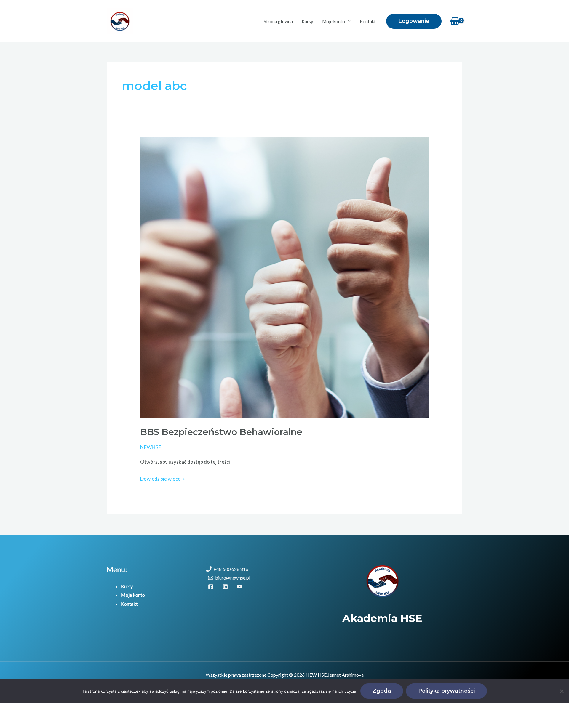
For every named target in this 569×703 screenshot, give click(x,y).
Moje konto (333, 21)
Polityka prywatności (446, 691)
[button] (414, 21)
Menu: (117, 569)
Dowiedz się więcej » (162, 478)
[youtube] (240, 586)
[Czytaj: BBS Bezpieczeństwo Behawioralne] (284, 277)
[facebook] (211, 586)
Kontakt (368, 21)
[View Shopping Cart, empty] (454, 21)
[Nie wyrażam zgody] (562, 691)
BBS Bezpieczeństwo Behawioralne (221, 431)
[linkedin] (226, 586)
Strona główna (278, 21)
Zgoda (382, 691)
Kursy (307, 21)
